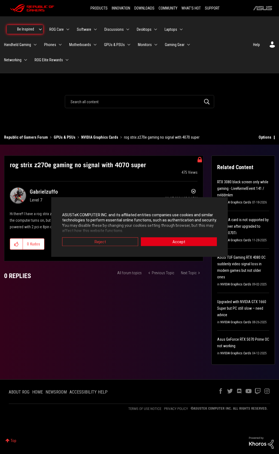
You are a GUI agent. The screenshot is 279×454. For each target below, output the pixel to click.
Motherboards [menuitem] (80, 44)
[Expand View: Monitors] (156, 44)
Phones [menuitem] (50, 44)
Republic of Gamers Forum (26, 137)
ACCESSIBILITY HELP (88, 392)
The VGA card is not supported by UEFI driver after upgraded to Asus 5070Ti (243, 226)
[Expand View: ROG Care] (68, 29)
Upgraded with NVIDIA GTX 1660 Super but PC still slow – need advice (241, 308)
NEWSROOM (56, 392)
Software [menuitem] (84, 29)
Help (256, 44)
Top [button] (13, 440)
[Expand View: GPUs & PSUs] (129, 44)
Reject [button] (100, 241)
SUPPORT (212, 8)
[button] (16, 244)
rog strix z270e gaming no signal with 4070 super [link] (161, 137)
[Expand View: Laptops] (181, 29)
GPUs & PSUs (64, 137)
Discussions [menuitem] (114, 29)
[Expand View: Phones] (60, 44)
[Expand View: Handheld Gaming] (35, 44)
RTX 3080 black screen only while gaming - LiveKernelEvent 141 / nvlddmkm (242, 188)
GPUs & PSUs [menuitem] (114, 44)
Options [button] (265, 137)
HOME (37, 392)
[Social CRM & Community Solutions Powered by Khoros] (261, 442)
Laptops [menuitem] (171, 29)
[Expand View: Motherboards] (95, 44)
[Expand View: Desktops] (155, 29)
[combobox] (139, 101)
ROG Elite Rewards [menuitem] (49, 60)
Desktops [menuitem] (144, 29)
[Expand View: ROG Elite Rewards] (67, 60)
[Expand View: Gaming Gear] (188, 44)
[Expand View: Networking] (25, 60)
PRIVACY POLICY (176, 409)
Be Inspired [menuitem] (25, 29)
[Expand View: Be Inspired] (40, 29)
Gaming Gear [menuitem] (174, 44)
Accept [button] (178, 241)
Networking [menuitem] (13, 60)
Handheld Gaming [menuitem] (17, 44)
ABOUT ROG (19, 392)
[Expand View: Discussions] (128, 29)
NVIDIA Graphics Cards (99, 137)
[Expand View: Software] (95, 29)
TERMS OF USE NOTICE (144, 409)
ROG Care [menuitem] (56, 29)
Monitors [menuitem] (145, 44)
